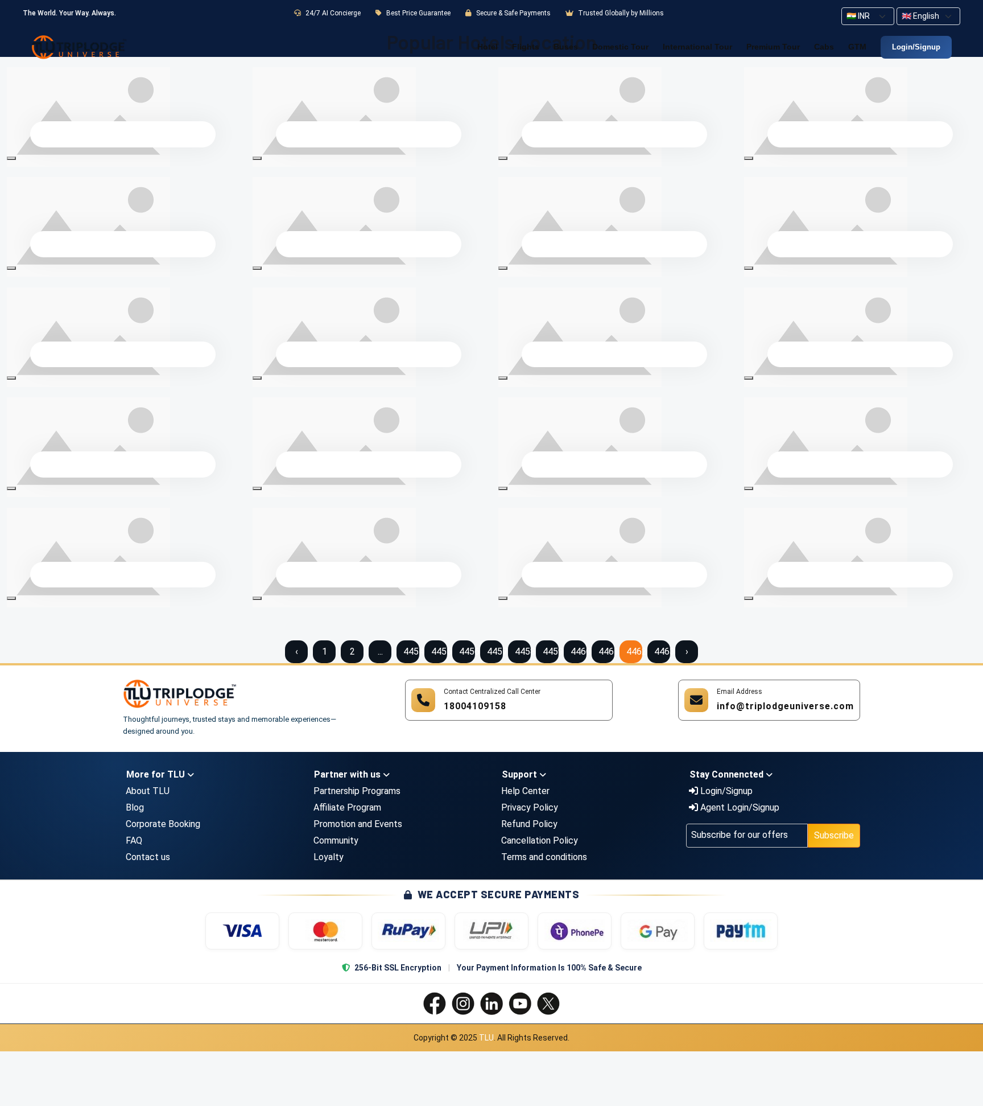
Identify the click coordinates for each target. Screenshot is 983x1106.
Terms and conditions (544, 857)
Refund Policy (529, 824)
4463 (662, 651)
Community (335, 840)
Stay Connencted (727, 774)
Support (520, 774)
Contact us (148, 857)
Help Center (525, 791)
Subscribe (834, 835)
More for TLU (156, 774)
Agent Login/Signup (738, 807)
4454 (411, 651)
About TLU (148, 791)
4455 (439, 651)
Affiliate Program (347, 807)
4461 (606, 651)
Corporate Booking (163, 824)
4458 (523, 651)
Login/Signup (916, 47)
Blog (135, 807)
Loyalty (328, 857)
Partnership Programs (356, 791)
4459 (551, 651)
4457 (495, 651)
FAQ (134, 840)
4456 (467, 651)
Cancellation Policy (539, 840)
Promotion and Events (357, 824)
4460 (579, 651)
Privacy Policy (529, 807)
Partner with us (348, 774)
